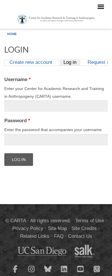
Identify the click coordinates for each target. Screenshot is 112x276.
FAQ (58, 236)
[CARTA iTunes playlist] (97, 268)
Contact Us (80, 236)
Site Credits (84, 228)
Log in (71, 62)
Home (12, 34)
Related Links (34, 236)
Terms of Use (89, 220)
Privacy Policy (27, 228)
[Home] (56, 19)
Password (17, 120)
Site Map (57, 228)
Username (17, 79)
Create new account (30, 62)
